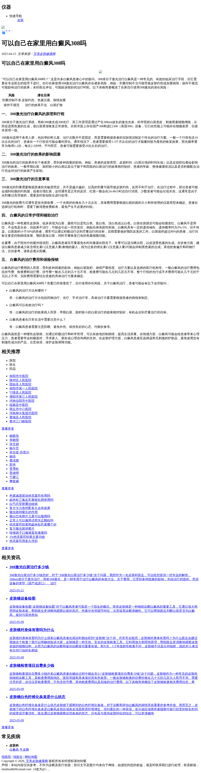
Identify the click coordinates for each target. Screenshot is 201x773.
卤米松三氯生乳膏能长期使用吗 (31, 499)
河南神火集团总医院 (23, 413)
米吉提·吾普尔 (19, 452)
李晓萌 (14, 440)
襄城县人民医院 (20, 417)
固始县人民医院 (20, 384)
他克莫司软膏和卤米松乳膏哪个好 (33, 524)
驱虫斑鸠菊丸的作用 (23, 512)
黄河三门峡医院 (20, 421)
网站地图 (31, 756)
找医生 (18, 756)
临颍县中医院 (18, 405)
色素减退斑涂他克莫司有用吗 (29, 495)
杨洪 (12, 456)
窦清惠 (14, 460)
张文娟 (14, 444)
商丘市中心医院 (20, 409)
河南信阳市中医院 (22, 400)
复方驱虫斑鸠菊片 (22, 528)
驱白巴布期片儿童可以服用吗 (29, 516)
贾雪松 (14, 468)
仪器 (9, 30)
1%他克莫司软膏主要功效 (27, 536)
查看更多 (8, 428)
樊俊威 (14, 481)
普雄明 (14, 473)
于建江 (14, 477)
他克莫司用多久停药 (23, 541)
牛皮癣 (24, 749)
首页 (6, 30)
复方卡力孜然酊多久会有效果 (29, 508)
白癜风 (14, 749)
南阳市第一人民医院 (23, 388)
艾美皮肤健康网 (44, 53)
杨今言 (14, 448)
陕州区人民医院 (20, 380)
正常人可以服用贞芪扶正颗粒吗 (31, 520)
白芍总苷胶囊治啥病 (23, 504)
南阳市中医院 (18, 376)
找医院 (6, 756)
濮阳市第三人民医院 (23, 396)
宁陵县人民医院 (20, 392)
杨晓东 (14, 435)
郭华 (12, 464)
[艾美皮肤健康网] (3, 27)
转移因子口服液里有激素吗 (28, 532)
